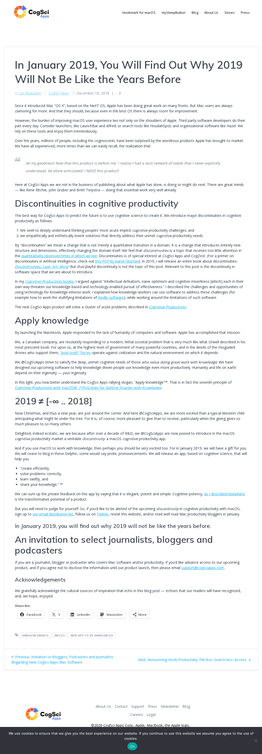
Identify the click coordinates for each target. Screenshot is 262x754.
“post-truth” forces (75, 352)
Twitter (102, 514)
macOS (59, 635)
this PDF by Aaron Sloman (117, 261)
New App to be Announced (92, 635)
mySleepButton (173, 12)
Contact (121, 706)
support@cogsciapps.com (202, 567)
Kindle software (111, 297)
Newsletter (170, 706)
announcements (35, 635)
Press (245, 12)
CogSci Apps (59, 93)
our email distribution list (52, 514)
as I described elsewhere (224, 493)
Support (137, 706)
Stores (229, 12)
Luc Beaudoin (29, 93)
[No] (255, 740)
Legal (151, 714)
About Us (211, 12)
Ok (132, 746)
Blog (195, 12)
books (49, 281)
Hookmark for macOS (139, 12)
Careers (136, 714)
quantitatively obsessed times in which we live (59, 255)
